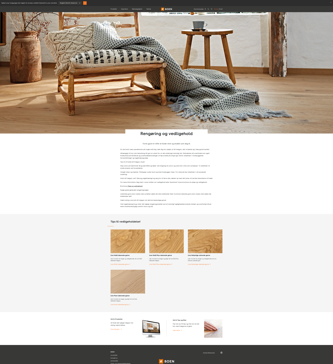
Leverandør (114, 361)
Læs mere (176, 330)
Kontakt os (114, 358)
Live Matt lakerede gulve (120, 264)
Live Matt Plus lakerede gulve (160, 264)
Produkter (114, 9)
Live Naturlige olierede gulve (198, 264)
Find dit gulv (115, 329)
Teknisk (148, 9)
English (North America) (68, 3)
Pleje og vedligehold (135, 186)
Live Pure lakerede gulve (120, 304)
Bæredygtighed (137, 9)
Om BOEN (114, 355)
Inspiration (124, 9)
